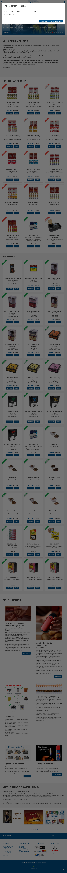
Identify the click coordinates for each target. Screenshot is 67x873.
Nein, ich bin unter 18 (44, 21)
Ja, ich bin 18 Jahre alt (56, 21)
